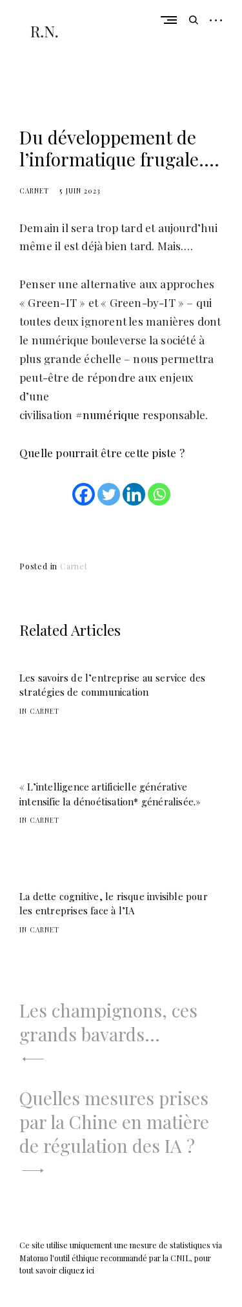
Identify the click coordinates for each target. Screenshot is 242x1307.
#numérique (108, 415)
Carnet (34, 190)
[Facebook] (83, 494)
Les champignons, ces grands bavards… (108, 1022)
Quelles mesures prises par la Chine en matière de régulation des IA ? (114, 1121)
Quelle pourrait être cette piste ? (102, 453)
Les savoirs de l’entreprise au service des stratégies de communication (112, 685)
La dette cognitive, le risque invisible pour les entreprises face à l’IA (113, 904)
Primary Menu (171, 20)
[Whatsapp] (159, 494)
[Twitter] (108, 494)
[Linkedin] (134, 494)
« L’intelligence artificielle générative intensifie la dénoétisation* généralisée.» (110, 794)
